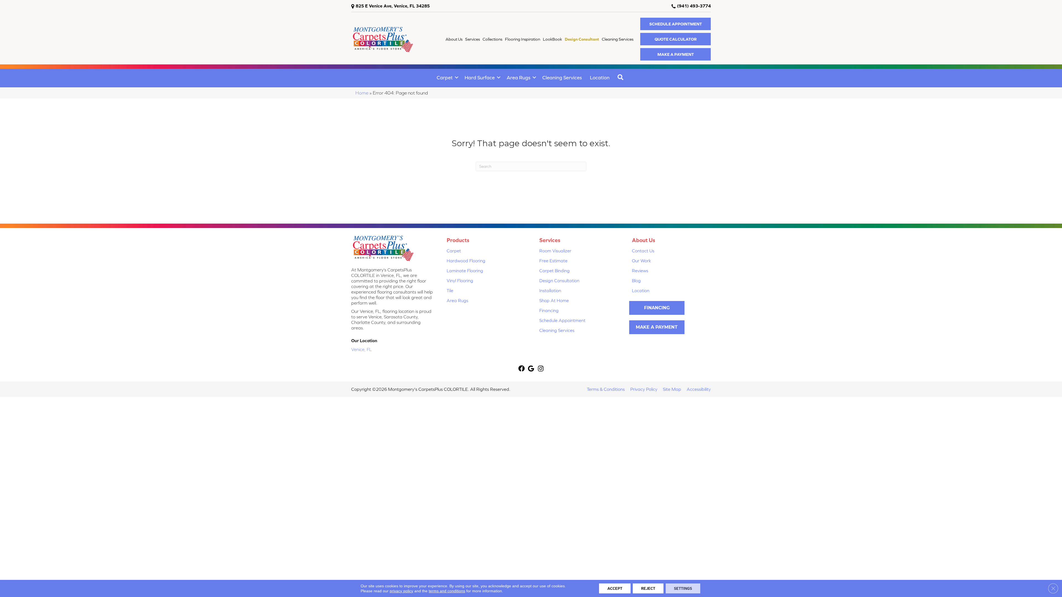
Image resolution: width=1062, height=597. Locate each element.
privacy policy (401, 591)
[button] (675, 24)
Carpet (445, 77)
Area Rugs (518, 77)
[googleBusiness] (531, 369)
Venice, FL (361, 349)
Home (361, 93)
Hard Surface (480, 77)
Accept (614, 588)
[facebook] (521, 369)
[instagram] (540, 369)
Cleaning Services (562, 77)
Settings (683, 588)
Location (600, 77)
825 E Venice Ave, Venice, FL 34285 (393, 5)
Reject (648, 588)
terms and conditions (447, 591)
